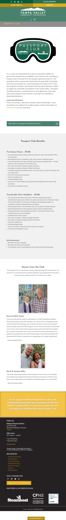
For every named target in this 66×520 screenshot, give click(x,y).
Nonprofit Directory (14, 463)
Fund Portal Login (13, 461)
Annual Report (12, 459)
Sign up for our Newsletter (18, 483)
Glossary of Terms (14, 466)
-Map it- (9, 430)
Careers (10, 468)
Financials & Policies (14, 457)
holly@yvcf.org (12, 107)
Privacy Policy (12, 470)
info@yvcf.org (11, 444)
